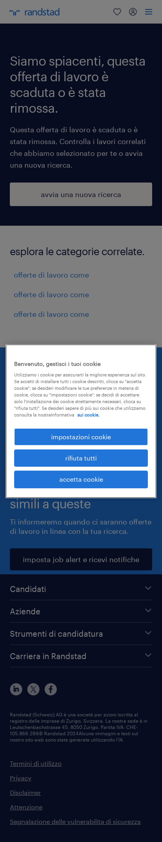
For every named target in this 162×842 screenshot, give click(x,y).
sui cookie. (88, 414)
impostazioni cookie (81, 436)
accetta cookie (81, 479)
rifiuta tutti (81, 458)
